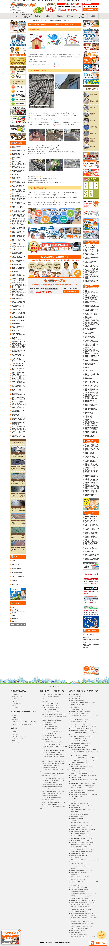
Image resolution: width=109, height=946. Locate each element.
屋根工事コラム (36, 20)
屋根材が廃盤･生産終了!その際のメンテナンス (18, 351)
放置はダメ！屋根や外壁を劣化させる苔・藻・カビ (83, 902)
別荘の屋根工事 (89, 551)
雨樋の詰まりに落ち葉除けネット (49, 795)
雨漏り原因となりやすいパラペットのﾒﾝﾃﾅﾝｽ (18, 207)
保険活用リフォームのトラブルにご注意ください (92, 491)
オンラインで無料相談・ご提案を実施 (50, 696)
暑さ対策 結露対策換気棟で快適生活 (17, 290)
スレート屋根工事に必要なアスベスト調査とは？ (18, 427)
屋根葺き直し (93, 127)
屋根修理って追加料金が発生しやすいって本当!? (91, 483)
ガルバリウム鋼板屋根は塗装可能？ (91, 258)
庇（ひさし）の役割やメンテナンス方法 (18, 402)
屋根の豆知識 (15, 330)
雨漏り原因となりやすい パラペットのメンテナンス (54, 775)
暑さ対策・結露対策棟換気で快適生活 (79, 814)
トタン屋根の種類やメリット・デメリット (91, 337)
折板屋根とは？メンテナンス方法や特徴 (91, 341)
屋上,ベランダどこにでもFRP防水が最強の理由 (18, 211)
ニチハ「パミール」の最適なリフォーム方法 (81, 713)
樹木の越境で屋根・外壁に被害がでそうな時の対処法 (92, 487)
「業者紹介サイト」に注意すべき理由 (91, 495)
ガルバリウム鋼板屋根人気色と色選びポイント (91, 265)
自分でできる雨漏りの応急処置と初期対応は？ (91, 424)
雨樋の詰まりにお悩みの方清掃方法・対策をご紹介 (92, 533)
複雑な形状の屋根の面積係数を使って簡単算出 (18, 268)
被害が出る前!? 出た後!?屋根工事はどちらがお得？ (92, 464)
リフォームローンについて (48, 758)
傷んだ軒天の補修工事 (76, 857)
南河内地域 (15, 610)
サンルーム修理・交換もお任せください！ (91, 521)
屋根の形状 (15, 271)
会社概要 (93, 16)
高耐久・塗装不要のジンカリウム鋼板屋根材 (18, 381)
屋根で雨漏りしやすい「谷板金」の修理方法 (18, 306)
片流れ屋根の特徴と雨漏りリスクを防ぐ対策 (18, 275)
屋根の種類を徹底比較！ (88, 317)
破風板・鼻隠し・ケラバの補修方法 (79, 773)
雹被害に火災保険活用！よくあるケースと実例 (91, 432)
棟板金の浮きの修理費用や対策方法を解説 (18, 171)
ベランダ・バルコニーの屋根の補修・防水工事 (52, 731)
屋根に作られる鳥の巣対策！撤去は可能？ (51, 797)
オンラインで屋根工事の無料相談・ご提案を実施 (91, 445)
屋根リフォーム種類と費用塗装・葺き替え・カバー (92, 321)
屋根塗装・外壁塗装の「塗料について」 (80, 704)
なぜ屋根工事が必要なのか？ (91, 290)
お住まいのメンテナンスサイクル (78, 863)
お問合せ (14, 580)
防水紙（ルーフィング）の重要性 (78, 872)
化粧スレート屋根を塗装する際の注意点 (90, 348)
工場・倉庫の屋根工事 (91, 544)
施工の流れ (60, 16)
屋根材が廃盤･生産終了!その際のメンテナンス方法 (82, 790)
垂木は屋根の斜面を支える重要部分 (50, 767)
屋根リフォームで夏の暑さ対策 (49, 733)
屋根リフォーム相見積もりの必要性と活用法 (52, 754)
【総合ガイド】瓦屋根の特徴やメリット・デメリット (83, 747)
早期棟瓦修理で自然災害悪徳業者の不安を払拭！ (18, 236)
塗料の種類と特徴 (90, 574)
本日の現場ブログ (16, 719)
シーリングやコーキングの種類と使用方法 (18, 248)
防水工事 (92, 120)
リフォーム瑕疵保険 (17, 703)
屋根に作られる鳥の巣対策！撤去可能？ (91, 540)
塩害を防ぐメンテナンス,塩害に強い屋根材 (18, 342)
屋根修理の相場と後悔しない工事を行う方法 (91, 298)
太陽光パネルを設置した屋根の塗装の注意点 (91, 344)
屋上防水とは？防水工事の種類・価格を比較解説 (18, 215)
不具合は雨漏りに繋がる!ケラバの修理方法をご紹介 (83, 785)
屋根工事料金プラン (46, 701)
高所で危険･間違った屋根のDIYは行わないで (81, 844)
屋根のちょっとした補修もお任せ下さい (51, 707)
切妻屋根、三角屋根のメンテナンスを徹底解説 (18, 279)
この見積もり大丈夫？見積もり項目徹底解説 (91, 461)
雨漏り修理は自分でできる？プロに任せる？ (18, 162)
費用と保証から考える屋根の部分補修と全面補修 (53, 763)
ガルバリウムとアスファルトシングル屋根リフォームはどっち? (19, 360)
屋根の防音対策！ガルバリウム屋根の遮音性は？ (92, 281)
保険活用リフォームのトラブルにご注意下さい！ (82, 896)
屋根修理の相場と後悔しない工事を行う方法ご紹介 (53, 750)
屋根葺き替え (93, 94)
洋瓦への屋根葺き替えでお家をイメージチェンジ (18, 355)
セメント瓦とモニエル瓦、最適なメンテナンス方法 (83, 766)
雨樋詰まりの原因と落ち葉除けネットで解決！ (92, 536)
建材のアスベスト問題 (18, 320)
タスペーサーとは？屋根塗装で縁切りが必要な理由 (83, 783)
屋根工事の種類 (91, 89)
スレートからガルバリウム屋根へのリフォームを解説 (92, 250)
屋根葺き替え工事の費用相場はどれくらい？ (91, 302)
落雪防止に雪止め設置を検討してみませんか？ (52, 784)
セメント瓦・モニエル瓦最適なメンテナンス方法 (18, 228)
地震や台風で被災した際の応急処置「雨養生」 (18, 257)
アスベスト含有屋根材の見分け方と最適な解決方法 (83, 831)
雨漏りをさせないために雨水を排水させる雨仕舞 (18, 302)
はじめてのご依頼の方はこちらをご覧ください (52, 694)
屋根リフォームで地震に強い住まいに (50, 726)
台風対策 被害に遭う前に (47, 724)
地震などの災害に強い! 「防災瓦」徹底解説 (91, 405)
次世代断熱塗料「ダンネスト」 (89, 416)
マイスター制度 (16, 707)
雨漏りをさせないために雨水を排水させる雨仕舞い (83, 915)
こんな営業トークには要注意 (91, 468)
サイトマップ (15, 584)
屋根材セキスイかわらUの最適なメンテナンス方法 (92, 356)
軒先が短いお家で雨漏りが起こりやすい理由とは (18, 313)
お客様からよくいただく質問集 (78, 709)
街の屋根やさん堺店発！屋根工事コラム (21, 724)
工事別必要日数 (89, 370)
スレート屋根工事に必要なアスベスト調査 (81, 833)
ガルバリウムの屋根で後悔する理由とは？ (18, 369)
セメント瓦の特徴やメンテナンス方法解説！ (18, 223)
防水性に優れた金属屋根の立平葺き (79, 891)
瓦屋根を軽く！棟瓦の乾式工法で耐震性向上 (81, 825)
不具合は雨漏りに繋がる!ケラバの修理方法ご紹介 (18, 182)
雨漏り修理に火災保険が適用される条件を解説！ (91, 428)
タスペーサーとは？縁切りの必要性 (17, 194)
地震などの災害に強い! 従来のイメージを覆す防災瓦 (83, 829)
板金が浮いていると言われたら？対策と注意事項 (92, 479)
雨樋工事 (92, 114)
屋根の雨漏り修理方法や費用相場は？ (18, 394)
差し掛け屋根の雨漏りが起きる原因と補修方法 (18, 283)
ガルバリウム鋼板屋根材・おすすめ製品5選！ (81, 728)
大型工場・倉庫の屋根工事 (48, 735)
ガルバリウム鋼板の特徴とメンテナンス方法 (18, 377)
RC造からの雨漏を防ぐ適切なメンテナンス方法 (82, 842)
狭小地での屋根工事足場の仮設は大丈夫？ (91, 364)
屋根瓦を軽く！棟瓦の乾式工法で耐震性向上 (91, 397)
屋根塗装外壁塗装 (92, 140)
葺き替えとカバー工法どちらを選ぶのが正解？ (91, 314)
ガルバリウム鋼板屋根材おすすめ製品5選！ (91, 269)
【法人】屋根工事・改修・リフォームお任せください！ (54, 742)
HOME (29, 20)
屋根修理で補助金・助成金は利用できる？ (91, 436)
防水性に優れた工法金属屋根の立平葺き (17, 252)
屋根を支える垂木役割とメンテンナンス (18, 390)
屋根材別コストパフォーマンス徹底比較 (18, 334)
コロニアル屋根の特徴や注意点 (89, 333)
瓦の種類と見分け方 (17, 309)
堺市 (13, 607)
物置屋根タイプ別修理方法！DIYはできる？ (91, 517)
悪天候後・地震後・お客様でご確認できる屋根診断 (83, 702)
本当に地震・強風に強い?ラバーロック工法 (19, 261)
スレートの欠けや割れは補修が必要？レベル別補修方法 (84, 757)
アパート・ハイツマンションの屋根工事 (91, 548)
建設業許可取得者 (16, 568)
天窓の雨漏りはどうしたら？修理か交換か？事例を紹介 (84, 775)
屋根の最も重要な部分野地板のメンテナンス (18, 327)
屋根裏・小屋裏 (16, 287)
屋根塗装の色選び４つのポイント (89, 413)
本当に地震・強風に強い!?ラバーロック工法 (81, 909)
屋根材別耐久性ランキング (16, 338)
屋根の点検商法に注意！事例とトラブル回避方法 (91, 476)
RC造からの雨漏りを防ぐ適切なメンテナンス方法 (19, 398)
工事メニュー (71, 16)
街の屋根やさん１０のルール (19, 698)
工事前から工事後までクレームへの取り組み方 (91, 457)
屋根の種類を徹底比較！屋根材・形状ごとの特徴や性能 (84, 749)
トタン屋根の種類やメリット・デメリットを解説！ (83, 760)
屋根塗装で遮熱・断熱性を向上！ (78, 818)
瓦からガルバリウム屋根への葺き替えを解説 (91, 254)
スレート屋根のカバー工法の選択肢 (92, 325)
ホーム (15, 16)
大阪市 (13, 615)
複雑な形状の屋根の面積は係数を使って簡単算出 (82, 809)
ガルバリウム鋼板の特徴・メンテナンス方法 (81, 838)
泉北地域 (14, 612)
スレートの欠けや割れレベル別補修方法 (91, 329)
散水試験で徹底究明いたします (49, 722)
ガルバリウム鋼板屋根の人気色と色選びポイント (82, 743)
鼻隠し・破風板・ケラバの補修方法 (18, 178)
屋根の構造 (15, 174)
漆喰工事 (92, 107)
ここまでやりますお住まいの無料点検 (82, 16)
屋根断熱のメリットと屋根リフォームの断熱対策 (18, 419)
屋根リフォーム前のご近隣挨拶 (49, 709)
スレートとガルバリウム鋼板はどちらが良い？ (91, 246)
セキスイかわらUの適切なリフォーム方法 (80, 711)
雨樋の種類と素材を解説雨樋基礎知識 (18, 423)
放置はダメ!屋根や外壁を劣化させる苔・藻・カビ (18, 346)
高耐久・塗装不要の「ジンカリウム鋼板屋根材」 (82, 840)
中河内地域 (15, 618)
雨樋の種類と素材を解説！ (48, 799)
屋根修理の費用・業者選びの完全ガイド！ (18, 154)
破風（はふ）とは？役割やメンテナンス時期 (18, 436)
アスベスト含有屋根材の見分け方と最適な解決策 (18, 317)
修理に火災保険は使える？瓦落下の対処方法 (92, 389)
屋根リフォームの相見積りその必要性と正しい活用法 (92, 449)
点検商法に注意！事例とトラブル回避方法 (51, 712)
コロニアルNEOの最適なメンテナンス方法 (91, 360)
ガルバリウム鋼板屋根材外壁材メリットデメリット (92, 277)
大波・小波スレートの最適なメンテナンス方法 (18, 240)
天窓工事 (92, 146)
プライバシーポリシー (18, 576)
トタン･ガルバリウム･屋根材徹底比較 (18, 364)
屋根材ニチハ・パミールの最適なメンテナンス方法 (92, 352)
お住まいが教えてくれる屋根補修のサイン (91, 310)
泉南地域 (14, 621)
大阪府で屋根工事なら (18, 572)
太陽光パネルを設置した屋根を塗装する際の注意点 (53, 802)
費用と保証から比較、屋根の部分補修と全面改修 (92, 306)
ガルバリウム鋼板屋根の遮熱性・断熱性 (91, 262)
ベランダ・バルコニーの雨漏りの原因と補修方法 (18, 219)
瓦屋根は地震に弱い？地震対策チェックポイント (92, 401)
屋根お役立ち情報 (89, 378)
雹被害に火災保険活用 (76, 932)
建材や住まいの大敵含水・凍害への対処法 (18, 294)
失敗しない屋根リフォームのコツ (91, 294)
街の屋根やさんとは (17, 694)
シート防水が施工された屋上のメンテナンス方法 (18, 203)
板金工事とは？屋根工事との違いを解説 (18, 166)
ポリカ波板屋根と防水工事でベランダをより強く (92, 529)
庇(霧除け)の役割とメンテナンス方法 (17, 244)
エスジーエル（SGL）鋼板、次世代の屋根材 (81, 889)
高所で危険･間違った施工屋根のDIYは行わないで (19, 386)
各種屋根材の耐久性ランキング (78, 879)
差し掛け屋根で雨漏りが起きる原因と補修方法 (82, 913)
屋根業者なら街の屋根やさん (19, 736)
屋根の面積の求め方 (17, 264)
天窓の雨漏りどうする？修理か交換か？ (18, 411)
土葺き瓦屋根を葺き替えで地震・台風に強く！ (18, 232)
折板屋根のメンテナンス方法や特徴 (79, 762)
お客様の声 (49, 16)
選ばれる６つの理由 (17, 696)
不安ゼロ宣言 (15, 701)
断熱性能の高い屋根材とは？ (16, 415)
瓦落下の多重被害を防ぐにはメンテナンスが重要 (91, 386)
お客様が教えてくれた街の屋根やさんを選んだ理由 (24, 721)
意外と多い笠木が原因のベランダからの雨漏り (18, 186)
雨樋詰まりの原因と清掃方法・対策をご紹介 (52, 793)
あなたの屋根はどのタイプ (77, 698)
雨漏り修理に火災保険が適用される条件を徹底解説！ (83, 937)
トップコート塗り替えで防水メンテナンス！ (18, 431)
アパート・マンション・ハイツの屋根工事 (51, 737)
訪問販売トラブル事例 (91, 472)
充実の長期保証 (16, 705)
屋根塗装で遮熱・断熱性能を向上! (91, 420)
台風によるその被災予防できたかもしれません (92, 382)
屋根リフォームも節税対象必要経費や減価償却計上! (92, 559)
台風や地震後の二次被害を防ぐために (91, 393)
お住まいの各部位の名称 (18, 150)
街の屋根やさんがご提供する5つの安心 (27, 16)
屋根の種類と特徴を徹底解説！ (17, 147)
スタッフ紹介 (15, 564)
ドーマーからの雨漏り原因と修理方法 (18, 406)
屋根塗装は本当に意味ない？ (16, 158)
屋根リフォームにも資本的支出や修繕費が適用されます (54, 761)
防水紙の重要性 (16, 323)
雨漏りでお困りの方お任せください (50, 705)
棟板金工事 (93, 133)
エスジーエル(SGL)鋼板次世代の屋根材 (18, 373)
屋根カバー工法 (94, 101)
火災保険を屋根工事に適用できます (50, 728)
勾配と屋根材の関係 (17, 298)
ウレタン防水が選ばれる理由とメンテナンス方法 (18, 198)
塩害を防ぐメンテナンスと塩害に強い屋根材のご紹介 (83, 900)
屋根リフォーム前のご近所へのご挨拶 (90, 453)
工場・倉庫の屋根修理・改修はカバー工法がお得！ (92, 525)
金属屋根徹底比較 (75, 885)
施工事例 (37, 16)
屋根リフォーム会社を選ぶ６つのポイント (92, 374)
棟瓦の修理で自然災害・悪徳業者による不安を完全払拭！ (84, 794)
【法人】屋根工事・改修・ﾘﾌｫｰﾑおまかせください (92, 555)
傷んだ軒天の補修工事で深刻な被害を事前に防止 (18, 190)
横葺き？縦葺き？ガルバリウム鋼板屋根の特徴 (92, 273)
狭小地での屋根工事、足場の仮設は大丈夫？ (81, 721)
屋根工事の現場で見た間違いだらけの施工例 (91, 409)
